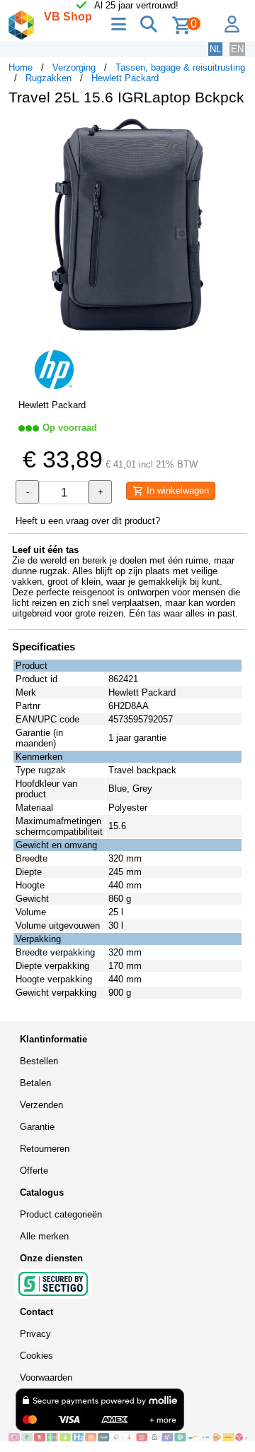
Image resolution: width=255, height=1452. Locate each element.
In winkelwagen (176, 490)
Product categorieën (61, 1214)
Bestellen (39, 1061)
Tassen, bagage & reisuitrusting (180, 67)
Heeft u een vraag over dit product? (88, 521)
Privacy (35, 1333)
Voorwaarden (46, 1377)
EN (237, 49)
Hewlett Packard (125, 78)
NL (215, 49)
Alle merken (44, 1236)
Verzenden (41, 1105)
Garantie (37, 1126)
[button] (233, 131)
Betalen (35, 1083)
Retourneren (44, 1148)
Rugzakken (49, 78)
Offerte (34, 1170)
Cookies (36, 1355)
